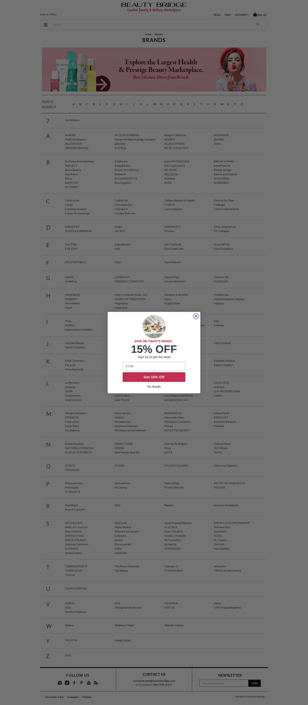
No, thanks (154, 386)
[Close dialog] (196, 316)
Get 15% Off (154, 377)
